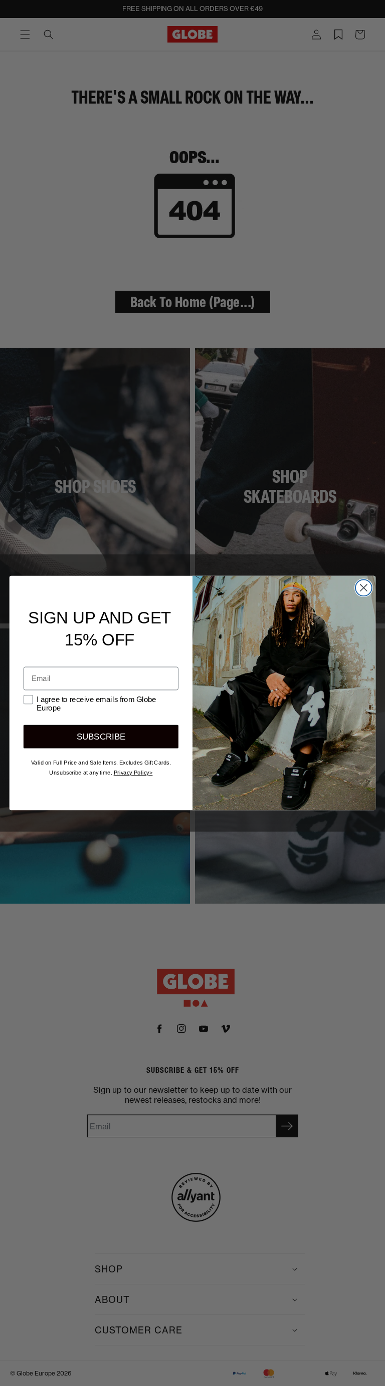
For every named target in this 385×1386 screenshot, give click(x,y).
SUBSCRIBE (101, 737)
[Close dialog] (363, 587)
